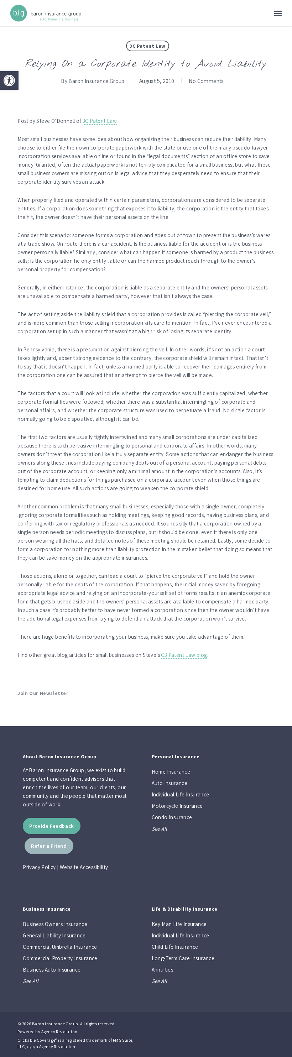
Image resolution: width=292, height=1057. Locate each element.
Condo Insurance (172, 817)
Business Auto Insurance (51, 969)
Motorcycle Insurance (177, 805)
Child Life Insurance (175, 946)
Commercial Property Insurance (60, 958)
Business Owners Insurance (55, 924)
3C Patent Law (148, 46)
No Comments (206, 80)
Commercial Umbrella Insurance (60, 946)
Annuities (162, 969)
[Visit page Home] (45, 13)
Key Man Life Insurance (179, 924)
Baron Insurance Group (96, 80)
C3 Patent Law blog (184, 655)
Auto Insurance (170, 783)
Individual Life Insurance (180, 794)
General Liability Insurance (54, 935)
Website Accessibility (84, 867)
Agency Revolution (59, 1031)
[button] (9, 80)
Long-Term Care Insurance (183, 958)
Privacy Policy (39, 867)
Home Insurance (171, 771)
